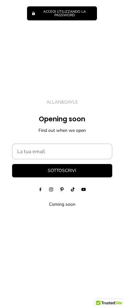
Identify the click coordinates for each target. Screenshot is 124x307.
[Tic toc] (72, 189)
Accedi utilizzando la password (64, 13)
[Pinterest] (62, 189)
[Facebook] (40, 189)
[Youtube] (83, 189)
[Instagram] (51, 189)
